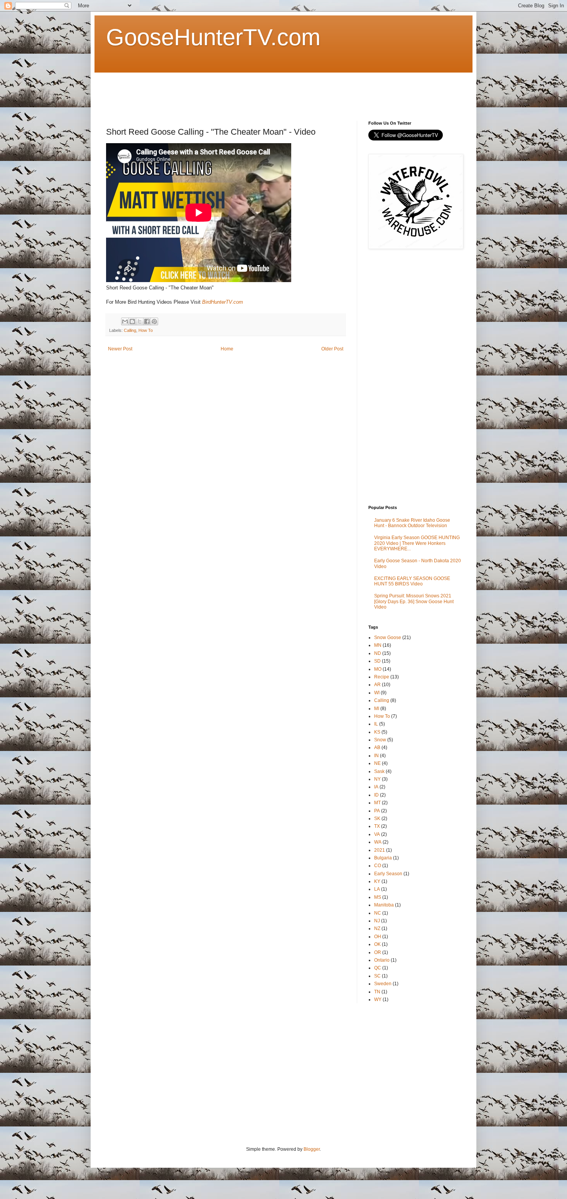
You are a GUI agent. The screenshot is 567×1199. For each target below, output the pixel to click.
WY (377, 999)
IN (376, 755)
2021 (379, 850)
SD (377, 661)
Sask (379, 771)
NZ (377, 928)
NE (377, 763)
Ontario (382, 960)
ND (377, 653)
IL (376, 724)
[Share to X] (139, 321)
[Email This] (125, 321)
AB (377, 747)
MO (377, 669)
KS (377, 732)
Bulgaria (383, 858)
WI (377, 692)
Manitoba (384, 905)
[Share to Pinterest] (154, 321)
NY (377, 779)
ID (376, 795)
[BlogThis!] (132, 321)
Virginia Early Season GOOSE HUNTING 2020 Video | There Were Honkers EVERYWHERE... (417, 543)
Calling (130, 330)
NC (377, 913)
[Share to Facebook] (147, 321)
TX (377, 826)
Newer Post (120, 349)
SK (377, 818)
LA (377, 889)
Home (227, 349)
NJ (377, 920)
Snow (380, 739)
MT (377, 802)
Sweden (383, 983)
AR (377, 684)
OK (377, 944)
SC (377, 976)
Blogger (312, 1149)
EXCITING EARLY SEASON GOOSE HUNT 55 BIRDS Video (412, 581)
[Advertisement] (246, 90)
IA (376, 787)
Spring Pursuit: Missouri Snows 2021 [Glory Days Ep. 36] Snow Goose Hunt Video (414, 601)
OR (377, 952)
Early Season (388, 873)
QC (377, 968)
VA (377, 834)
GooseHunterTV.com (213, 37)
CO (377, 865)
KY (377, 881)
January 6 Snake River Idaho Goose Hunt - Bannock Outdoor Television (412, 522)
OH (377, 936)
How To (145, 330)
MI (376, 708)
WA (377, 842)
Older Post (332, 349)
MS (377, 897)
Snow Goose (387, 637)
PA (377, 810)
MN (377, 645)
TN (377, 991)
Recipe (381, 677)
